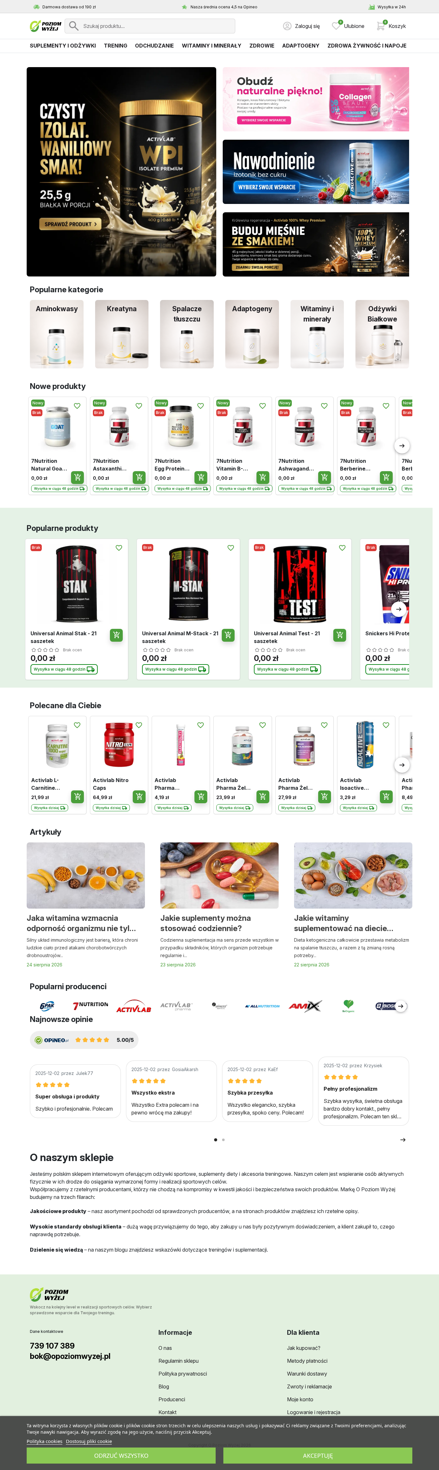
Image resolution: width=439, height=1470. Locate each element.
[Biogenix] (391, 1006)
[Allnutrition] (262, 1006)
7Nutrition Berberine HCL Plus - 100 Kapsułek (357, 465)
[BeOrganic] (348, 1006)
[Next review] (403, 1139)
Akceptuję (318, 1455)
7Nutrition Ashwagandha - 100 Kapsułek (295, 465)
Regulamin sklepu (178, 1361)
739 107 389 (52, 1346)
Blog (163, 1386)
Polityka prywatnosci (182, 1373)
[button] (391, 26)
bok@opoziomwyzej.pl (70, 1356)
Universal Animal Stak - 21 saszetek (63, 637)
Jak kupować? (303, 1348)
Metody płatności (307, 1361)
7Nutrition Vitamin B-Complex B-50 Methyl (234, 465)
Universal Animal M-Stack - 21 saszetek (180, 637)
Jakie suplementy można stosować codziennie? (205, 923)
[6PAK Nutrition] (47, 1006)
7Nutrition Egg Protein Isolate (169, 465)
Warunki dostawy (307, 1373)
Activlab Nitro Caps (111, 784)
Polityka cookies (44, 1441)
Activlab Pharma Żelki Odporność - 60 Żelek (233, 784)
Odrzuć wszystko (121, 1455)
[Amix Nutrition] (305, 1006)
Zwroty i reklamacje (309, 1386)
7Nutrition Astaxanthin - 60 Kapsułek (110, 465)
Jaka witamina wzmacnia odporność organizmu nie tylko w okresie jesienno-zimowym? (82, 923)
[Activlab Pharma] (176, 1006)
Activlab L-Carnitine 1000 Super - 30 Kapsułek (47, 784)
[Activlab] (133, 1006)
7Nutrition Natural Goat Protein (47, 465)
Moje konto (300, 1399)
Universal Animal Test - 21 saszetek (287, 637)
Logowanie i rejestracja (313, 1412)
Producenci (171, 1399)
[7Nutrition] (90, 1006)
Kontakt (167, 1412)
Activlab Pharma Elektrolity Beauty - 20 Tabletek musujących (170, 784)
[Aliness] (219, 1006)
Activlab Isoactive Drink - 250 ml (357, 784)
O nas (165, 1348)
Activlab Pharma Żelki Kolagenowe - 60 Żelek (295, 784)
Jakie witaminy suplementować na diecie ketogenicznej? (340, 923)
